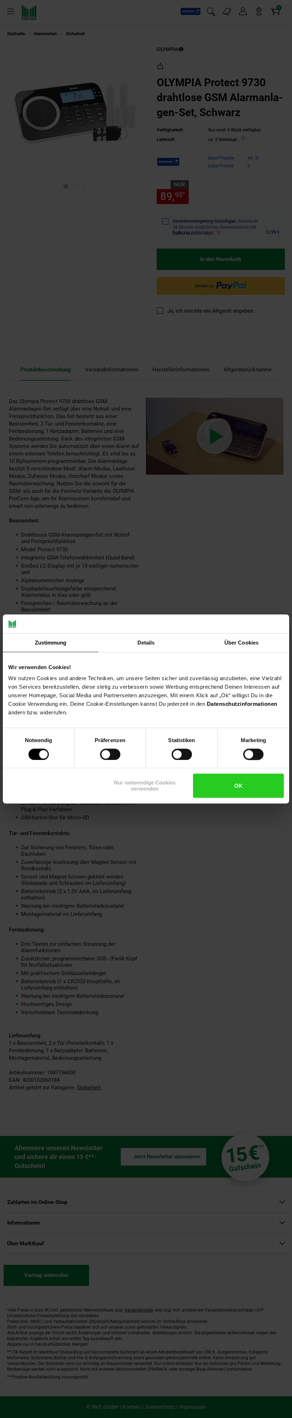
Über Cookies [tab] (241, 643)
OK (238, 786)
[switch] (110, 754)
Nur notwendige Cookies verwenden (145, 786)
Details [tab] (146, 643)
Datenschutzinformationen (242, 704)
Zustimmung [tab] (51, 643)
